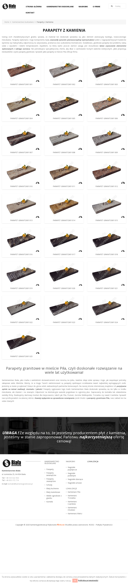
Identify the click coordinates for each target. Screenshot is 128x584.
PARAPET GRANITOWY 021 (107, 288)
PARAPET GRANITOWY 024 (107, 322)
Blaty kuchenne (52, 488)
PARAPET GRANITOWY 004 (21, 118)
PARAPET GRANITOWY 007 (21, 152)
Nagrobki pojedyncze (72, 468)
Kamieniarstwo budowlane (60, 6)
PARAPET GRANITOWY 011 (64, 186)
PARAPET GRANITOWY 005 (64, 118)
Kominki (49, 501)
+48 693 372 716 (12, 480)
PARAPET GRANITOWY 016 (21, 254)
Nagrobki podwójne (72, 474)
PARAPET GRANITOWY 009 (107, 152)
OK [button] (75, 580)
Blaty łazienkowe (53, 492)
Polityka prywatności (88, 580)
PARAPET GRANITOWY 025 (21, 356)
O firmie (96, 6)
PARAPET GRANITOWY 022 (21, 322)
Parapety (50, 469)
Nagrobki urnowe (75, 483)
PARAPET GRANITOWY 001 (21, 84)
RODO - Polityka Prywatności (100, 525)
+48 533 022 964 (12, 478)
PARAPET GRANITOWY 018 (107, 254)
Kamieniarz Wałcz (75, 513)
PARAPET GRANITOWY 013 (21, 220)
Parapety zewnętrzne (51, 480)
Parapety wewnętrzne (51, 474)
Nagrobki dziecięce (75, 479)
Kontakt (30, 12)
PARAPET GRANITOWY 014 (64, 220)
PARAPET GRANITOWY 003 (107, 84)
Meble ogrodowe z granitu (54, 496)
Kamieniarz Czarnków (72, 502)
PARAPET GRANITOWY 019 (21, 288)
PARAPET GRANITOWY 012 (107, 186)
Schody (49, 485)
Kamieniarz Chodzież (72, 508)
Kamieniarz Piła (74, 492)
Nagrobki (83, 6)
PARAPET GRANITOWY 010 (21, 186)
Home (6, 22)
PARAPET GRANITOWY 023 (64, 322)
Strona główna (34, 6)
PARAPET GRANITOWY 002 (64, 84)
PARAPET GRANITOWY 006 (107, 118)
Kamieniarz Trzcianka (72, 496)
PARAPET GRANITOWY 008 (64, 152)
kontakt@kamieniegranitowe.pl (20, 484)
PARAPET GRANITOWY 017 (64, 254)
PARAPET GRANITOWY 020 (64, 288)
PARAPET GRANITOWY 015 (107, 220)
